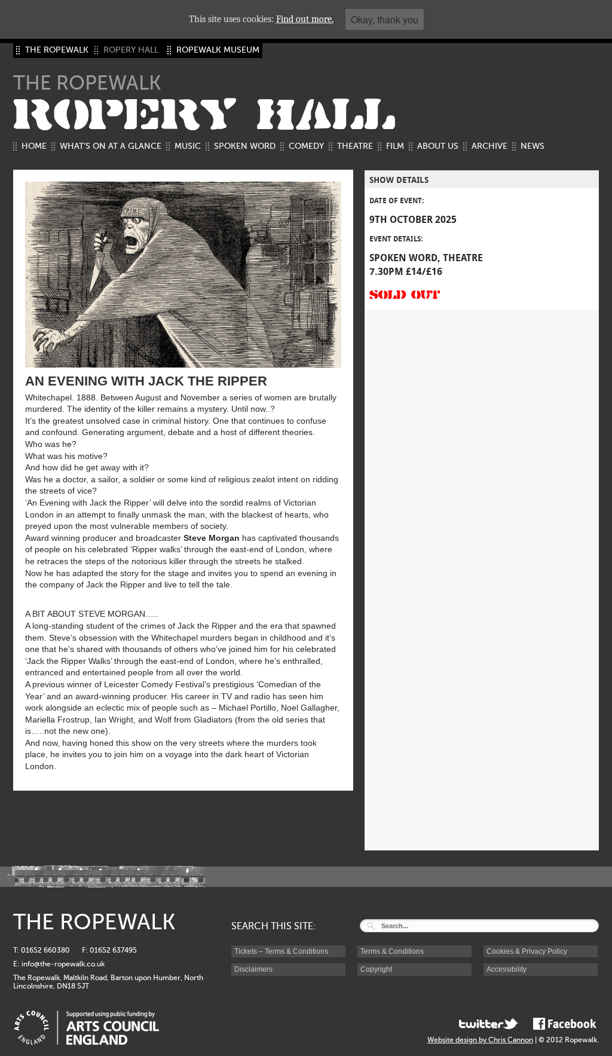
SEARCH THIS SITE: (273, 926)
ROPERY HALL (204, 115)
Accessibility (506, 969)
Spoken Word (245, 146)
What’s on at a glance (110, 146)
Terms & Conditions (392, 951)
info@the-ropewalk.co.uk (63, 964)
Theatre (355, 146)
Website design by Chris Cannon (480, 1040)
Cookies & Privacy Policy (526, 951)
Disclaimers (253, 969)
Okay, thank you (384, 19)
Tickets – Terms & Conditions (281, 951)
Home (34, 146)
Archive (489, 146)
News (532, 146)
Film (395, 146)
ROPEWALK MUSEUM (217, 49)
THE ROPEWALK (56, 49)
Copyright (376, 969)
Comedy (306, 146)
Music (188, 146)
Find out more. (304, 19)
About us (437, 146)
